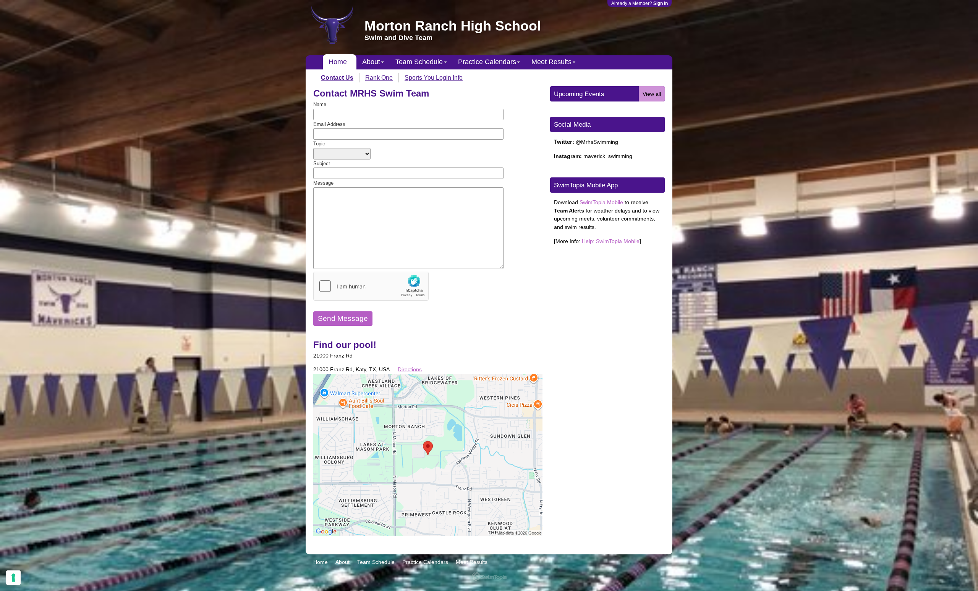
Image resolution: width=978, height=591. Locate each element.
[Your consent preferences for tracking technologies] (13, 577)
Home (338, 62)
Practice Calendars (487, 62)
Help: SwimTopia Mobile (611, 241)
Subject (321, 163)
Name (319, 104)
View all (652, 94)
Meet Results (551, 62)
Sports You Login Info (434, 77)
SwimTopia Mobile (601, 202)
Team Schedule (419, 62)
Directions (410, 369)
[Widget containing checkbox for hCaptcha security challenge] (371, 286)
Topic (319, 144)
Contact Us (337, 77)
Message (323, 183)
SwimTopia (489, 576)
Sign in (660, 3)
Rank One (379, 77)
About (371, 62)
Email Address (329, 124)
